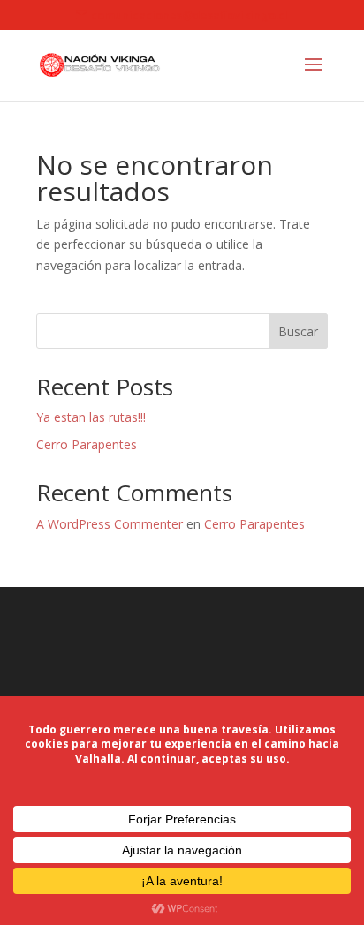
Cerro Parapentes (86, 444)
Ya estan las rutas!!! (91, 417)
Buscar (298, 331)
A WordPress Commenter (109, 523)
